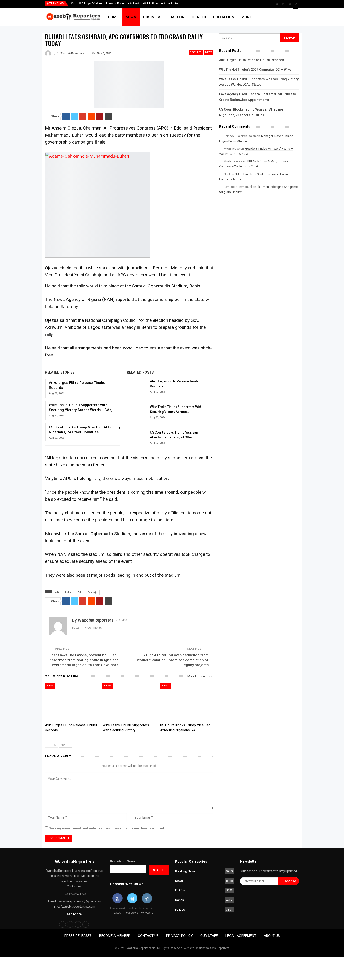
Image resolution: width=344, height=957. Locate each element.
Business (152, 17)
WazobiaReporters (74, 861)
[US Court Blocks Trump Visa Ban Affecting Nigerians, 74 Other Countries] (137, 437)
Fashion (176, 17)
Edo (80, 592)
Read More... (74, 914)
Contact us (148, 936)
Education (223, 17)
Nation (179, 900)
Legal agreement (240, 936)
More (246, 17)
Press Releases (78, 936)
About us (272, 936)
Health (199, 17)
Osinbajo (92, 592)
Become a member (114, 936)
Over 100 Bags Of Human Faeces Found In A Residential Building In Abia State (124, 3)
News (131, 17)
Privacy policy (179, 936)
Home (113, 17)
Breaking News (185, 871)
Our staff (209, 936)
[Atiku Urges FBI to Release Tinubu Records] (137, 386)
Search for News (122, 861)
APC (57, 592)
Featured (195, 52)
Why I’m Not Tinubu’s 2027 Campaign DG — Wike (255, 69)
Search (159, 870)
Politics (180, 890)
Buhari (69, 592)
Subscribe (289, 881)
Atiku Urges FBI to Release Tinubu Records (251, 60)
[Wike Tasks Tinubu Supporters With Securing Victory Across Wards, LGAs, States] (137, 411)
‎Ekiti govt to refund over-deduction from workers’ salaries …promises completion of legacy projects (173, 660)
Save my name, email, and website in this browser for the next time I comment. (107, 828)
